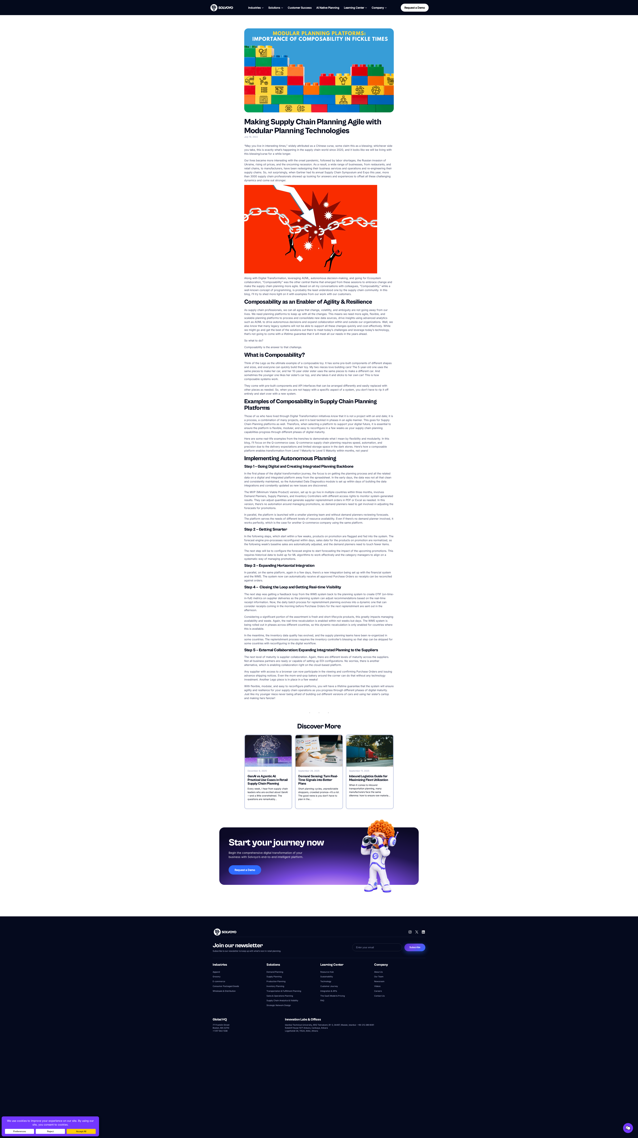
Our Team (378, 976)
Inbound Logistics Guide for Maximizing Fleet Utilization (368, 778)
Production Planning (275, 981)
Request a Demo (414, 7)
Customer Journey (329, 986)
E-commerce (219, 981)
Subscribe (414, 947)
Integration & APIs (328, 991)
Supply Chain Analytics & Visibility (282, 1000)
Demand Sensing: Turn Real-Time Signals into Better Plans (318, 780)
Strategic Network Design (278, 1005)
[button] (628, 1128)
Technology (325, 981)
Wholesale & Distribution (224, 991)
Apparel (216, 972)
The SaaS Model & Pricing (332, 996)
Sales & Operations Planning (279, 996)
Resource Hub (327, 972)
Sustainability (326, 976)
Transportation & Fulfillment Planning (283, 991)
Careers (378, 991)
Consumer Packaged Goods (226, 986)
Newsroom (379, 981)
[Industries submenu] (263, 8)
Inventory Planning (275, 986)
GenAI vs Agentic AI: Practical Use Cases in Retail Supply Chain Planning (268, 780)
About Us (378, 972)
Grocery (216, 976)
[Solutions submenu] (282, 8)
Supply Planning (274, 976)
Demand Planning (274, 972)
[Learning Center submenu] (366, 8)
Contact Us (379, 996)
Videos (377, 986)
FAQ (322, 1000)
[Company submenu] (386, 8)
